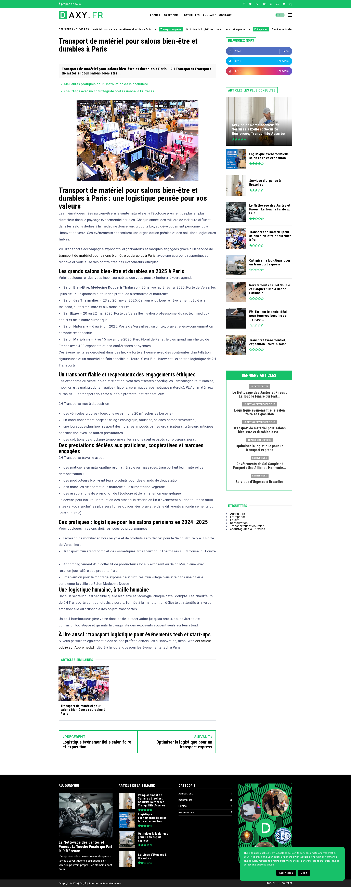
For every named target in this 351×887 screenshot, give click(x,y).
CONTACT (225, 15)
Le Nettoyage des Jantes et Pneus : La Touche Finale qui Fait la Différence (85, 846)
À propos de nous (70, 3)
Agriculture (237, 514)
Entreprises (227, 29)
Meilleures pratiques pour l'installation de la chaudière (106, 84)
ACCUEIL (155, 15)
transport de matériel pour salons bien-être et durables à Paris (107, 255)
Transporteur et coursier (247, 526)
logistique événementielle (259, 404)
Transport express (138, 29)
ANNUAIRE (209, 15)
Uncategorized (260, 386)
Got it (304, 872)
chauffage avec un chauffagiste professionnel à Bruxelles (109, 91)
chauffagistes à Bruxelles (247, 529)
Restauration (239, 523)
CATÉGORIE (171, 15)
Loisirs (234, 520)
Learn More (286, 872)
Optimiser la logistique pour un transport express (182, 29)
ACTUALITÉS (191, 15)
